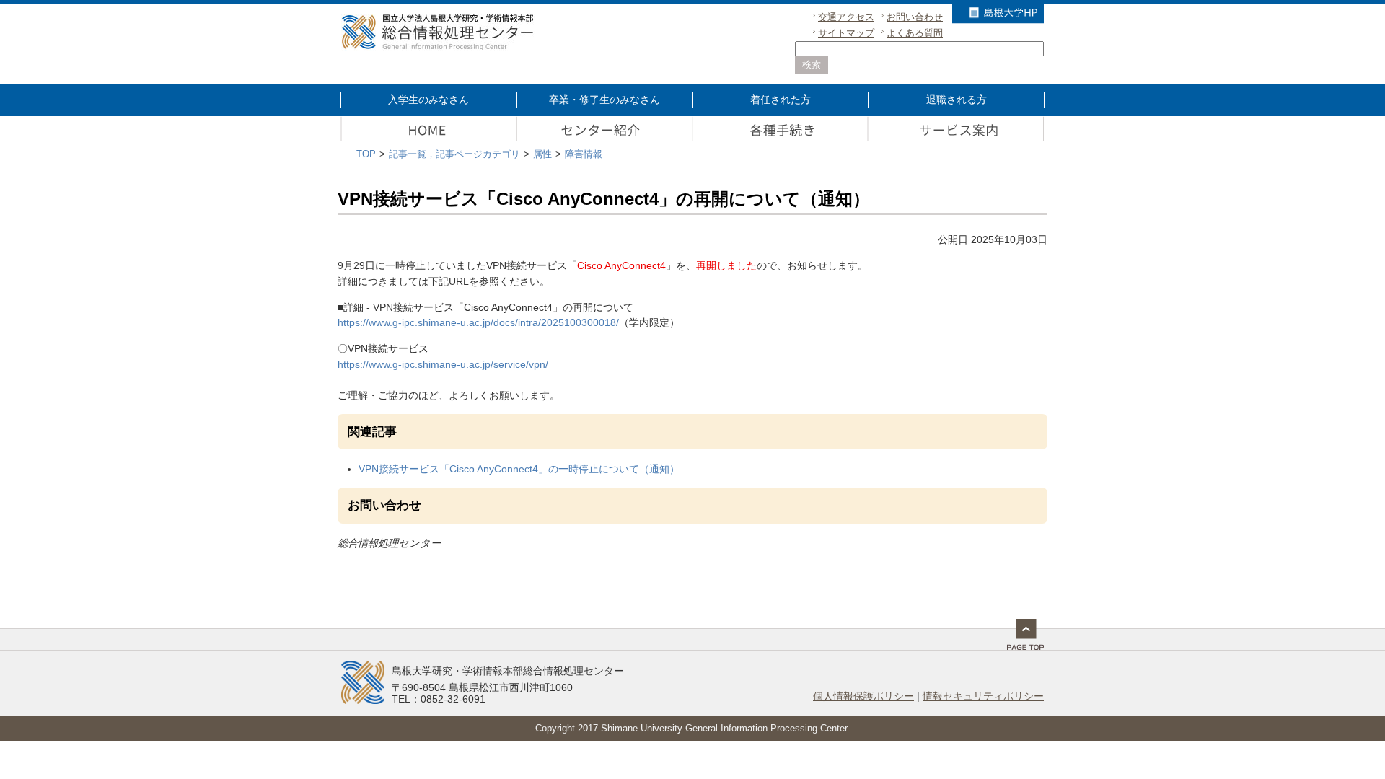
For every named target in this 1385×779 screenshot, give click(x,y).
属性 (542, 154)
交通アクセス (846, 17)
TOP (366, 154)
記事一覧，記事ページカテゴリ (454, 154)
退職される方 (956, 99)
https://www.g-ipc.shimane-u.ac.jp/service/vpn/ (443, 364)
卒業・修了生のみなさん (604, 99)
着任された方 (780, 99)
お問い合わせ (915, 17)
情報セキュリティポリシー (983, 696)
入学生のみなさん (428, 99)
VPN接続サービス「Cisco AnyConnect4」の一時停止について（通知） (519, 469)
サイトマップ (846, 32)
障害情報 (583, 154)
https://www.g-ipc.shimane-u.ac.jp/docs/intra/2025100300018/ (478, 322)
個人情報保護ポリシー (863, 696)
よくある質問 (915, 32)
